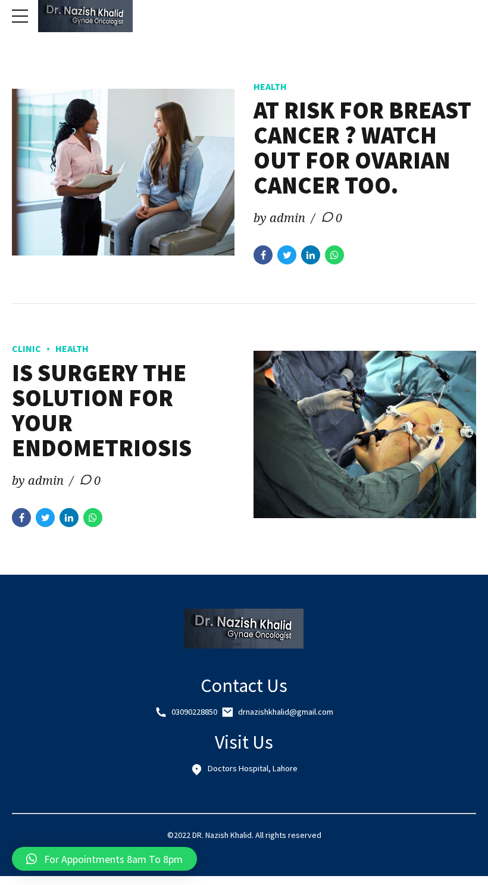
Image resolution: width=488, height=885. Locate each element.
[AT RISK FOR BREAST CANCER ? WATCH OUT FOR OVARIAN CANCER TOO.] (123, 172)
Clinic (26, 348)
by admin (279, 218)
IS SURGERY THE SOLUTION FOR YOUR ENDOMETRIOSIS (102, 410)
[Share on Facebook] (263, 254)
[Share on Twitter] (286, 254)
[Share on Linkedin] (310, 254)
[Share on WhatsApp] (334, 254)
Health (270, 86)
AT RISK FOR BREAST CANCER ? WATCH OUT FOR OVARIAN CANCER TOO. (362, 147)
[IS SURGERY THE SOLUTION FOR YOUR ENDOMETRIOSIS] (365, 434)
